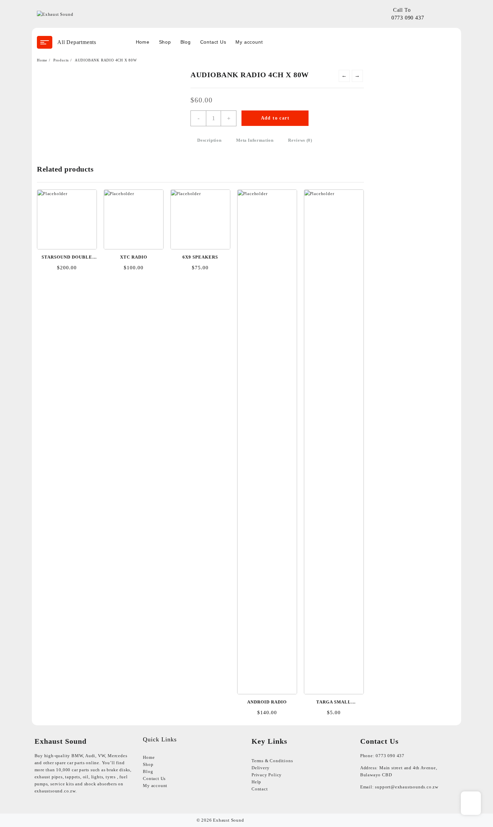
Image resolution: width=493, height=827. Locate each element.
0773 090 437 (407, 17)
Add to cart (275, 118)
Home (149, 757)
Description (209, 140)
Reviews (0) (300, 140)
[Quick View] (66, 216)
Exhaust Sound (228, 820)
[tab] (209, 140)
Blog (148, 771)
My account (155, 785)
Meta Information (254, 140)
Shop (148, 764)
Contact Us (154, 778)
